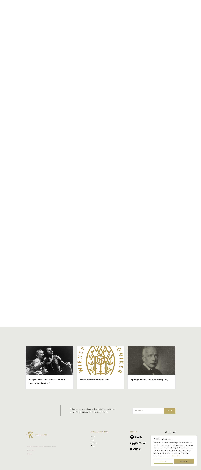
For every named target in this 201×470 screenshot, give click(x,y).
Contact (94, 443)
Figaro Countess (102, 183)
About (93, 437)
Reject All (163, 461)
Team (93, 440)
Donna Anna (90, 183)
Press (93, 446)
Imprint (29, 454)
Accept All (183, 461)
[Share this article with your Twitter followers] (78, 313)
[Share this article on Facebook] (67, 313)
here (70, 256)
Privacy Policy (176, 456)
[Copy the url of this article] (84, 313)
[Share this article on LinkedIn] (73, 313)
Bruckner (115, 186)
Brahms (122, 186)
